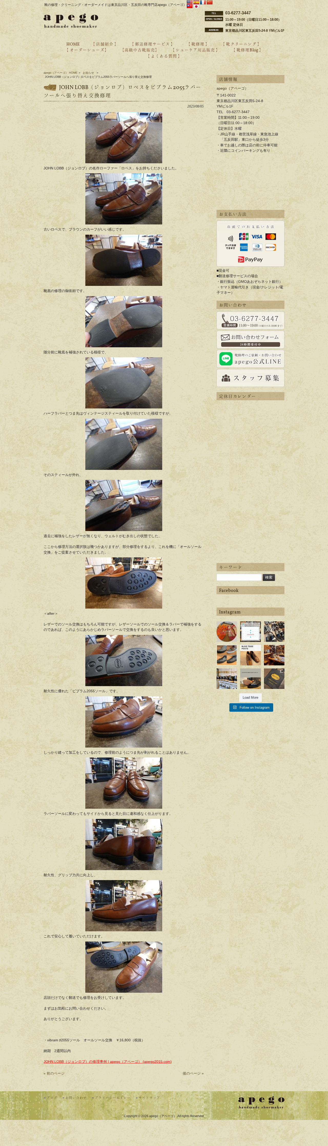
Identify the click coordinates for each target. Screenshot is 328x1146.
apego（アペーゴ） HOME (60, 72)
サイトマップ (149, 1098)
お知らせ (88, 72)
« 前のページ (54, 1073)
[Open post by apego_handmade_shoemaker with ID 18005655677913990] (227, 678)
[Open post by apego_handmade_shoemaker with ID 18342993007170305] (274, 655)
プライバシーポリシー (113, 1098)
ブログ (52, 1098)
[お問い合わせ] (250, 320)
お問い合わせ (76, 1098)
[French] (203, 2)
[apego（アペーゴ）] (71, 26)
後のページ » (193, 1073)
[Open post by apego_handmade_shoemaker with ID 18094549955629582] (250, 631)
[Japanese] (196, 6)
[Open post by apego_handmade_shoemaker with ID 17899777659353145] (227, 631)
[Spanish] (196, 2)
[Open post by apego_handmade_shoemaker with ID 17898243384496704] (227, 655)
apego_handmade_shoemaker (226, 627)
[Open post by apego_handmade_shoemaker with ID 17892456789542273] (250, 655)
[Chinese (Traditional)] (190, 6)
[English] (190, 2)
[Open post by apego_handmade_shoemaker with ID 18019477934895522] (274, 631)
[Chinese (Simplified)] (210, 2)
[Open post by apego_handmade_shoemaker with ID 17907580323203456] (250, 678)
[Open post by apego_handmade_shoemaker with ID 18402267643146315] (274, 678)
